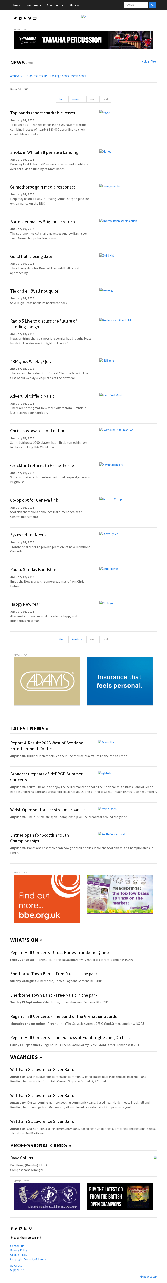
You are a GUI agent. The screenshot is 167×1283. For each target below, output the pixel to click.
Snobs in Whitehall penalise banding (44, 152)
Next (92, 99)
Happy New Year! (26, 604)
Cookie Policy (18, 1255)
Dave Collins (21, 1158)
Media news (78, 76)
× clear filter (149, 61)
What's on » (26, 940)
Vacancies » (26, 1057)
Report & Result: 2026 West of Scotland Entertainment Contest (47, 745)
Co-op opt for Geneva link (34, 500)
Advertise (16, 1265)
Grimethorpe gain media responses (43, 187)
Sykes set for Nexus (28, 535)
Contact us (17, 1246)
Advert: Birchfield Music (32, 396)
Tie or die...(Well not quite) (35, 291)
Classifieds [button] (54, 5)
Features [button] (33, 5)
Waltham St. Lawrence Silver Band (42, 1069)
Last (105, 99)
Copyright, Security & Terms (28, 1259)
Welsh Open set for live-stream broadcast (48, 810)
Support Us (17, 1270)
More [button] (73, 5)
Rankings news (59, 76)
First (62, 99)
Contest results (37, 76)
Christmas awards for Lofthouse (40, 431)
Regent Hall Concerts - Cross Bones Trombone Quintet (61, 952)
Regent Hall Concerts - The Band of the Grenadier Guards (63, 1016)
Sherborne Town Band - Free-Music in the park (53, 973)
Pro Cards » (40, 1145)
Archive (15, 76)
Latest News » (29, 728)
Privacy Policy (18, 1250)
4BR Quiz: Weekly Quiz (31, 361)
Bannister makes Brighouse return (42, 221)
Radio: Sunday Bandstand (34, 569)
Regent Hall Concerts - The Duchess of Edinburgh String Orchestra (72, 1037)
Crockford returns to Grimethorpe (42, 465)
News (17, 5)
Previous (77, 99)
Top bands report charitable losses (42, 113)
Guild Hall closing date (31, 256)
